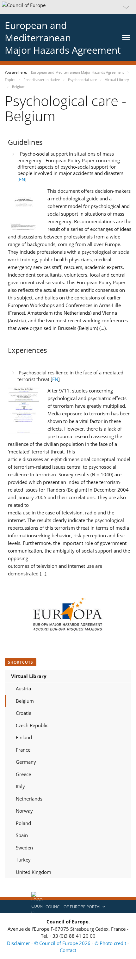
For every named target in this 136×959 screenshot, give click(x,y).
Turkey (23, 859)
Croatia (23, 713)
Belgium (25, 701)
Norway (24, 811)
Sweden (24, 847)
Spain (22, 835)
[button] (68, 7)
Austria (23, 688)
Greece (23, 774)
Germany (26, 762)
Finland (24, 737)
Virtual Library (28, 676)
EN (22, 179)
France (23, 750)
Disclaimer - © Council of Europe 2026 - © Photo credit (67, 943)
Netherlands (29, 798)
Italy (20, 786)
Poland (23, 823)
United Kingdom (33, 872)
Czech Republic (32, 725)
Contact (68, 950)
